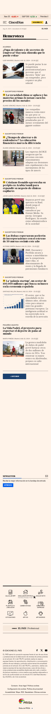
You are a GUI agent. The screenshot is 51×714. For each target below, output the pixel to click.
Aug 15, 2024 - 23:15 (36, 196)
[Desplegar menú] (5, 22)
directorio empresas (41, 606)
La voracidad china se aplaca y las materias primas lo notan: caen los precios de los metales (25, 98)
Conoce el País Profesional (25, 628)
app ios (25, 617)
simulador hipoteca (25, 596)
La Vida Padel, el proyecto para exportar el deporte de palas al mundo (22, 331)
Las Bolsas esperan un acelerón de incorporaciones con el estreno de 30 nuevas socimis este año (24, 239)
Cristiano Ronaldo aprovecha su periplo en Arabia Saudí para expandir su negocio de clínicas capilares (24, 186)
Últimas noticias (40, 692)
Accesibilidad (10, 692)
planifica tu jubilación (10, 606)
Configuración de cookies (17, 689)
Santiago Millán (9, 291)
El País (44, 28)
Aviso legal (23, 686)
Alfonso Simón (9, 246)
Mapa (18, 692)
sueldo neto (40, 596)
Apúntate (8, 485)
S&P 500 (25, 17)
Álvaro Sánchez (9, 106)
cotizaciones (10, 617)
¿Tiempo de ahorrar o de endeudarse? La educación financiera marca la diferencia (22, 140)
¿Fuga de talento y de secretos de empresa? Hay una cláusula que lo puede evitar (24, 53)
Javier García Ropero (11, 196)
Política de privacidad (35, 689)
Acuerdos (7, 47)
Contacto (14, 686)
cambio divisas (25, 606)
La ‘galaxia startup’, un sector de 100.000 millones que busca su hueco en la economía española (25, 284)
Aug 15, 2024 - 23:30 (29, 60)
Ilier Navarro (8, 60)
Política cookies (33, 686)
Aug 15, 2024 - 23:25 (31, 106)
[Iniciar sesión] (46, 22)
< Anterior (14, 376)
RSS (22, 692)
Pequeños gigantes (10, 325)
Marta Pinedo (8, 339)
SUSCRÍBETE (37, 22)
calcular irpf (10, 596)
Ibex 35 (7, 17)
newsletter (9, 476)
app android (40, 617)
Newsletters (29, 692)
